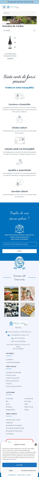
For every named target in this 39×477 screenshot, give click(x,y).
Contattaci (9, 434)
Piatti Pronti (28, 407)
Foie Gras (27, 401)
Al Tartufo (9, 398)
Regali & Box (10, 410)
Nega (11, 470)
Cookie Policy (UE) (12, 378)
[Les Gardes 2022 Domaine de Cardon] (10, 42)
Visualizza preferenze (28, 470)
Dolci (8, 404)
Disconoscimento (12, 381)
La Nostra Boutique (13, 362)
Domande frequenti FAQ (15, 428)
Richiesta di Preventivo (14, 431)
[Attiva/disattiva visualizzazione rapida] (14, 47)
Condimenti (28, 398)
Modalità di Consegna (14, 425)
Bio (7, 401)
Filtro (8, 30)
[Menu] (4, 7)
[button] (36, 445)
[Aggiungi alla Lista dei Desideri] (14, 37)
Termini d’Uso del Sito (14, 386)
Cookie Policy (12, 474)
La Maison (9, 359)
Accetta (19, 465)
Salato (26, 410)
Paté (26, 404)
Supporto (9, 423)
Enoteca (9, 407)
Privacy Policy (21, 474)
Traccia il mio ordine (13, 420)
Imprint (28, 474)
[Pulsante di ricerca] (34, 13)
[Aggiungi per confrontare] (14, 42)
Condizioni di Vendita (13, 372)
